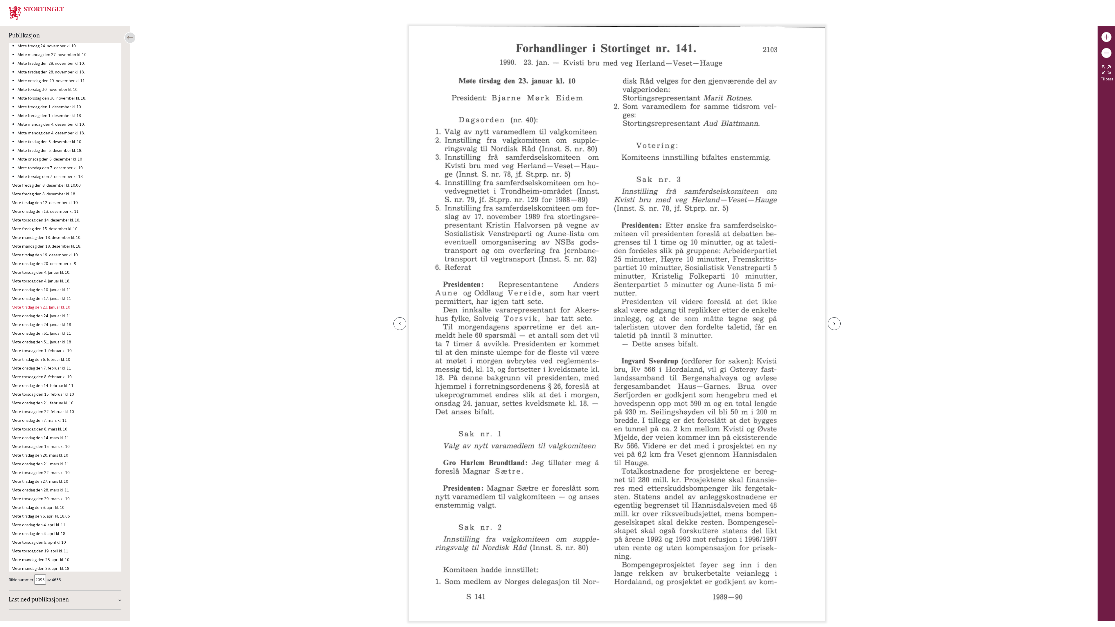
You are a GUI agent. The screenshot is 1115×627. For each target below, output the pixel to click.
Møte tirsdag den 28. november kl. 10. (51, 63)
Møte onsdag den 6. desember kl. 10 (49, 159)
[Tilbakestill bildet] (1106, 69)
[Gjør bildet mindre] (1106, 53)
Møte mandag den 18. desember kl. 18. (46, 246)
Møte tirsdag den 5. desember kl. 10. (49, 141)
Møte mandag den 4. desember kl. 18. (51, 133)
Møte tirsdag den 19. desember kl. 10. (45, 254)
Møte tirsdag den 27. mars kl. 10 (40, 481)
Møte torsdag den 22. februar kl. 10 (43, 411)
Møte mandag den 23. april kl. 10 (40, 559)
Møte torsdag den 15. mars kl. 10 (41, 446)
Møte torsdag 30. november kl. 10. (47, 89)
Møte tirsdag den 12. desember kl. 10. (45, 202)
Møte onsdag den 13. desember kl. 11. (46, 211)
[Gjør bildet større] (1106, 37)
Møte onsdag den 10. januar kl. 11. (42, 289)
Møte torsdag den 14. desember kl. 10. (46, 220)
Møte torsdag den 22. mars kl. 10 (41, 472)
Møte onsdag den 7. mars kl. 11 (39, 420)
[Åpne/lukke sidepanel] (130, 38)
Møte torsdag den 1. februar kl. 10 (42, 350)
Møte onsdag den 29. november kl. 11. (51, 80)
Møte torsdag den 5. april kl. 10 (39, 542)
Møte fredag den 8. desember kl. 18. (44, 194)
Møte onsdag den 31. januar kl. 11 (41, 333)
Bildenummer (21, 579)
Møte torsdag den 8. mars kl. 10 (39, 429)
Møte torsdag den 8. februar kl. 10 (42, 376)
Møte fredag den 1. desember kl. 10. (49, 106)
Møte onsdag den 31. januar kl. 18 (41, 342)
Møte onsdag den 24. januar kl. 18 (41, 324)
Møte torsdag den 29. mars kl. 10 (41, 498)
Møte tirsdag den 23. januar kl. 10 (41, 307)
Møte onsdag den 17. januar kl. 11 (41, 298)
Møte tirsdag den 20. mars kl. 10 (40, 455)
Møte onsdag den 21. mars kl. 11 (40, 463)
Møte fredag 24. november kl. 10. (47, 45)
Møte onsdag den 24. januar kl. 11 (41, 315)
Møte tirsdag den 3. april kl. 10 (38, 507)
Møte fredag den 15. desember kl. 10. (45, 228)
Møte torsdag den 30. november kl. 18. (51, 98)
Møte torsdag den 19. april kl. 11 (40, 551)
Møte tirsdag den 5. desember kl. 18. (49, 150)
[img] (36, 12)
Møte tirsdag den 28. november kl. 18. (51, 72)
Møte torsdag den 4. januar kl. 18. (41, 281)
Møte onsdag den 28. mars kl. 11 (40, 490)
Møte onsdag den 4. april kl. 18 (38, 533)
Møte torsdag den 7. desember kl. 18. (50, 176)
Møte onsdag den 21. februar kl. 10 (42, 403)
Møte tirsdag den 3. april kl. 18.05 (41, 516)
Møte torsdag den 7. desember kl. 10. (50, 167)
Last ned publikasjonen (39, 600)
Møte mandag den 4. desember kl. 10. (51, 124)
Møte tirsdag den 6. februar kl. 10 (41, 359)
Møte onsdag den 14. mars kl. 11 (40, 437)
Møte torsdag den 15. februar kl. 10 (43, 394)
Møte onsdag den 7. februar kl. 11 (41, 368)
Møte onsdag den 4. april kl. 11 (38, 524)
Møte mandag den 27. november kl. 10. (52, 54)
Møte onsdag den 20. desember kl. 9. (44, 263)
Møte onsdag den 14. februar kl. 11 (42, 385)
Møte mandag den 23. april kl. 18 (40, 568)
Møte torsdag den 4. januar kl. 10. (41, 272)
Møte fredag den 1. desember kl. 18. (49, 115)
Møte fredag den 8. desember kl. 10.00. (47, 185)
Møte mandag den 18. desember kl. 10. (46, 237)
